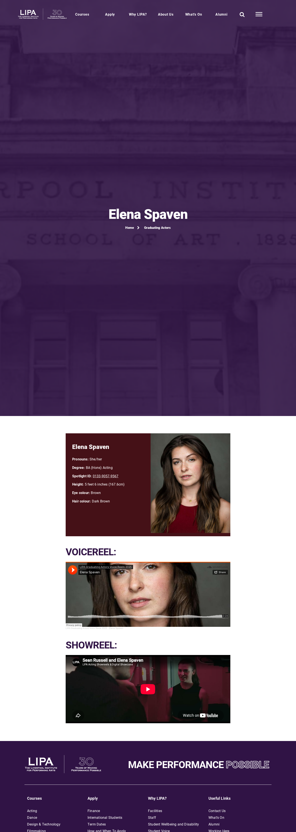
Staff (152, 817)
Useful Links (219, 798)
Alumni (221, 14)
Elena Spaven (116, 628)
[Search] (242, 14)
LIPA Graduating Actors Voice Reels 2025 (86, 628)
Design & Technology (43, 824)
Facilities (155, 810)
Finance (94, 810)
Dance (32, 817)
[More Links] (259, 14)
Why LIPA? (138, 14)
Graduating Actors (157, 227)
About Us (166, 14)
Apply (110, 14)
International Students (105, 817)
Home (129, 227)
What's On (193, 14)
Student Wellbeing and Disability (173, 824)
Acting (32, 810)
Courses (82, 14)
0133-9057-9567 (106, 476)
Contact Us (217, 810)
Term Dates (97, 824)
